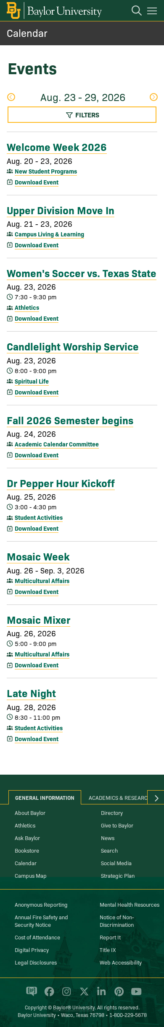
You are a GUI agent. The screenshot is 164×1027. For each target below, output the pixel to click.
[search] (132, 12)
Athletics (27, 307)
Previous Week (11, 98)
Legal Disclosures (36, 962)
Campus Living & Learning (49, 234)
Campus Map (31, 875)
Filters (86, 114)
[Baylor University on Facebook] (47, 994)
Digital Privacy (32, 949)
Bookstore (27, 850)
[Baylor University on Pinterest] (117, 994)
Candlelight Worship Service (73, 346)
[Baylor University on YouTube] (134, 994)
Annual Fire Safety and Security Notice (41, 920)
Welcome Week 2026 (57, 146)
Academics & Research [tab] (120, 797)
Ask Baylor (27, 837)
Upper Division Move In (60, 209)
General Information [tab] (44, 797)
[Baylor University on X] (82, 994)
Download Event (36, 182)
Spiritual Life (32, 381)
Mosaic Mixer (38, 619)
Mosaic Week (38, 556)
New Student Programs (46, 171)
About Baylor (30, 812)
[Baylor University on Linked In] (99, 994)
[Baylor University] (53, 10)
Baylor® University (74, 1007)
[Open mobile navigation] (153, 12)
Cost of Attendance (37, 937)
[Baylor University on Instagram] (65, 994)
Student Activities (39, 517)
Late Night (31, 692)
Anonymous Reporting (41, 904)
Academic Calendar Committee (57, 444)
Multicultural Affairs (42, 580)
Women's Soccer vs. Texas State (81, 272)
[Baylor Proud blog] (30, 994)
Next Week (153, 98)
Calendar (27, 32)
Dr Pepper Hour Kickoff (61, 482)
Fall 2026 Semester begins (70, 419)
